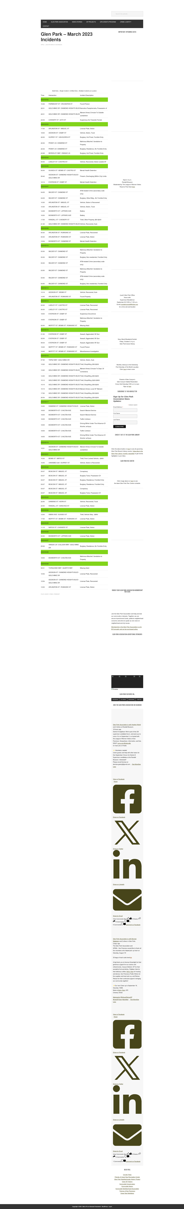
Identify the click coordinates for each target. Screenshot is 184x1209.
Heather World (136, 725)
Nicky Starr (130, 971)
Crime (51, 594)
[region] (127, 664)
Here (133, 187)
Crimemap (56, 594)
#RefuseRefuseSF (126, 997)
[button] (115, 681)
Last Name (116, 419)
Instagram (131, 699)
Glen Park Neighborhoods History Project (127, 1179)
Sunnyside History (127, 1186)
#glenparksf (116, 997)
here (124, 369)
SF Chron (123, 699)
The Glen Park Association (54, 10)
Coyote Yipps (127, 1175)
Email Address (118, 407)
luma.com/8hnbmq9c (124, 743)
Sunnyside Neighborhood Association (127, 1189)
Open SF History (127, 1182)
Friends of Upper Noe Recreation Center (127, 1177)
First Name (116, 413)
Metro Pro (85, 1206)
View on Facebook (118, 779)
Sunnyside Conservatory (127, 1184)
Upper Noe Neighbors (127, 1193)
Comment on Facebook (133, 925)
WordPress (105, 1206)
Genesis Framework (95, 1206)
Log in (110, 1206)
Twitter (139, 699)
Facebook (115, 699)
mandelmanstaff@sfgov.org (129, 304)
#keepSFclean (117, 999)
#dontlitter (125, 999)
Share (115, 781)
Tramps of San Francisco (127, 1191)
